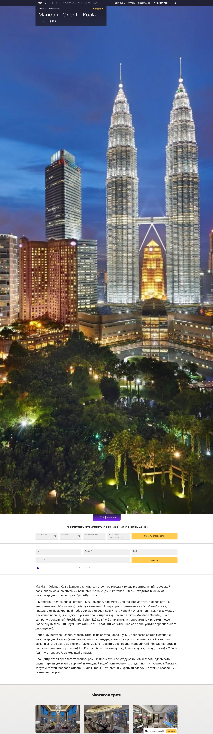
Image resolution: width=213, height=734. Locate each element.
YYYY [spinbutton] (46, 537)
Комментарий (42, 559)
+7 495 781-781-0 (161, 3)
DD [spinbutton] (38, 537)
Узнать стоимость (154, 536)
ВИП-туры (120, 3)
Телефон (88, 551)
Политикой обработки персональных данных (93, 568)
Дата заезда (42, 534)
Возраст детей (114, 534)
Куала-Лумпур (54, 8)
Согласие (44, 568)
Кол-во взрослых (91, 534)
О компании (144, 3)
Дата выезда (66, 534)
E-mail (135, 551)
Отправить (154, 560)
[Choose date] (55, 536)
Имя (39, 551)
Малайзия (42, 8)
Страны (131, 3)
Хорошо (171, 731)
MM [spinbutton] (42, 537)
